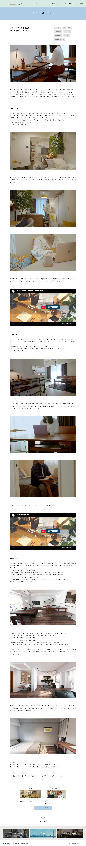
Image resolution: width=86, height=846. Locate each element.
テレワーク (67, 35)
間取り (69, 27)
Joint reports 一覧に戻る (43, 808)
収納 (64, 27)
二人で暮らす (67, 31)
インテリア (57, 27)
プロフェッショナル (59, 39)
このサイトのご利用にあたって (75, 843)
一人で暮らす (58, 31)
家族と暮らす (58, 35)
